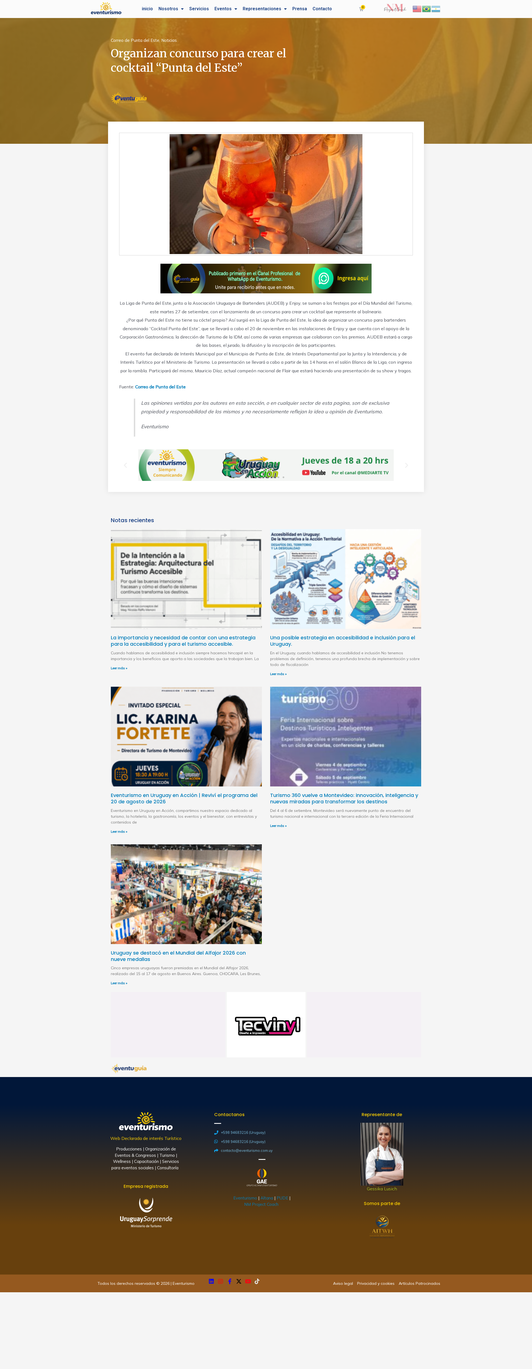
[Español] (436, 8)
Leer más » (119, 668)
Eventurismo (245, 1198)
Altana (266, 1198)
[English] (417, 8)
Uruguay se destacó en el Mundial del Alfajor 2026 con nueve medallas (178, 956)
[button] (248, 477)
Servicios (199, 8)
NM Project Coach (262, 1204)
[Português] (426, 8)
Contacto (322, 8)
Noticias (169, 40)
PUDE (282, 1198)
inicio (147, 8)
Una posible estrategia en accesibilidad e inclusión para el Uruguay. (342, 640)
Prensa (299, 8)
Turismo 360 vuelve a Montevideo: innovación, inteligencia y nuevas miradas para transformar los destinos (344, 798)
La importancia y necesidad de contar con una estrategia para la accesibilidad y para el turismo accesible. (183, 640)
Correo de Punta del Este (135, 40)
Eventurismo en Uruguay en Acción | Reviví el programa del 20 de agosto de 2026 (184, 798)
